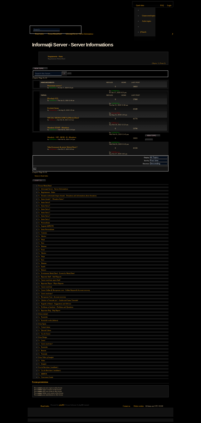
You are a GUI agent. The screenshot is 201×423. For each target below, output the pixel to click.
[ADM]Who (52, 88)
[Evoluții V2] (52, 98)
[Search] (65, 29)
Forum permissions (40, 382)
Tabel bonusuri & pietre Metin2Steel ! (62, 147)
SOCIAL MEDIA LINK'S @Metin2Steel (63, 118)
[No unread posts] (167, 63)
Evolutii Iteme (53, 108)
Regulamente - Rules (55, 56)
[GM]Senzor (53, 149)
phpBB (61, 405)
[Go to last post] (121, 91)
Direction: (146, 164)
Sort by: (147, 160)
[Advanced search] (51, 26)
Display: (147, 157)
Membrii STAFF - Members (58, 128)
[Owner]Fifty (53, 110)
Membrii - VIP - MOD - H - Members (61, 137)
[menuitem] (147, 16)
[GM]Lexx (52, 120)
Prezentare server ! (54, 86)
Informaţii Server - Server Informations (72, 44)
